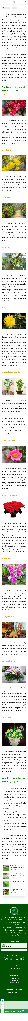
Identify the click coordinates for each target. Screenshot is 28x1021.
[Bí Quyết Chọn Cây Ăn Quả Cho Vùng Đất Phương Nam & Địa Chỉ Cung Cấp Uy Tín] (6, 889)
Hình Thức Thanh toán (14, 992)
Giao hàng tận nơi (14, 982)
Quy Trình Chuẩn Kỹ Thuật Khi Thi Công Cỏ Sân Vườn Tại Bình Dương (17, 875)
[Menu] (2, 2)
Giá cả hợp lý (14, 980)
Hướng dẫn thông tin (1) (14, 968)
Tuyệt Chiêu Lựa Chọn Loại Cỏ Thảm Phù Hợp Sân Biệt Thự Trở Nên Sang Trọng (17, 867)
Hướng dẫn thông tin (14, 970)
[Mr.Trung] (3, 945)
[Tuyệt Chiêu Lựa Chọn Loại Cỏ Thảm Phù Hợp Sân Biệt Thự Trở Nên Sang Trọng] (6, 866)
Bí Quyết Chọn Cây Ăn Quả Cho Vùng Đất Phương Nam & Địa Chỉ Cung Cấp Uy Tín (17, 891)
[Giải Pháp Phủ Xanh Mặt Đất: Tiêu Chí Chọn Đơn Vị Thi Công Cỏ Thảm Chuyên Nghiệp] (6, 882)
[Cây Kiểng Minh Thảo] (14, 911)
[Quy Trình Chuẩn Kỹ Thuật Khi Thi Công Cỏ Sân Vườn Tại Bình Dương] (6, 874)
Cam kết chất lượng (14, 978)
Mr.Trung (9, 945)
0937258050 (9, 946)
